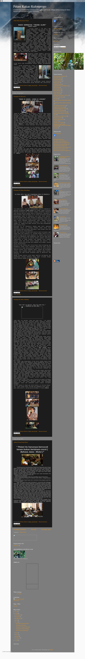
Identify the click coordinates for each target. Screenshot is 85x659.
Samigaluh (56, 120)
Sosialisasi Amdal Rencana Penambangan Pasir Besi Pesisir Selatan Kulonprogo (62, 125)
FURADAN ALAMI (57, 84)
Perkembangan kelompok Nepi (60, 111)
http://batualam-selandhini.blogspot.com (62, 150)
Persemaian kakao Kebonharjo (60, 116)
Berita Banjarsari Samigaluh (59, 76)
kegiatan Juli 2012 (57, 28)
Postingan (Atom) (22, 532)
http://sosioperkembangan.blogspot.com (62, 147)
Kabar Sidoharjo (62, 199)
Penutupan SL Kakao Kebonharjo (22, 190)
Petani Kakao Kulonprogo (29, 6)
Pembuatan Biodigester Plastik (60, 108)
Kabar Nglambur (57, 92)
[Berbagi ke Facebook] (18, 87)
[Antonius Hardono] (55, 21)
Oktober (18, 616)
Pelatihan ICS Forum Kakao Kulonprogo (62, 102)
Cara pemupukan (57, 79)
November (18, 615)
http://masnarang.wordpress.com (61, 148)
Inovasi (60, 190)
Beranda (33, 529)
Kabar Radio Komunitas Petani (21, 20)
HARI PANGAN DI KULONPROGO (61, 85)
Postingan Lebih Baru (20, 529)
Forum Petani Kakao (63, 165)
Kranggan (56, 98)
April (17, 634)
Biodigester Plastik (57, 77)
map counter (16, 600)
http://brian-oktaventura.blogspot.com (62, 142)
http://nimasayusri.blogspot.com (60, 145)
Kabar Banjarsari (57, 89)
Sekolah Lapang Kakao (59, 122)
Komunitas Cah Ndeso (58, 96)
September (18, 618)
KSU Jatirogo (56, 87)
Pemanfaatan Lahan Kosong (60, 105)
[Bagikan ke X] (16, 87)
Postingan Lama (46, 529)
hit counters (56, 41)
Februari (18, 637)
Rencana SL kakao (58, 117)
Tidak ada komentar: (43, 85)
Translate (64, 48)
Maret (17, 636)
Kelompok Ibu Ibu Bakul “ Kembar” (61, 95)
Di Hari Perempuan (58, 81)
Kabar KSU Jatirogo (63, 224)
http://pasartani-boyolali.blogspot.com (62, 144)
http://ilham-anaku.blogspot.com (60, 141)
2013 (16, 611)
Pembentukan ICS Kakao (59, 107)
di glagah (56, 127)
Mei (17, 632)
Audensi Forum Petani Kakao (21, 442)
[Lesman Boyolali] (55, 135)
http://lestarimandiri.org (58, 139)
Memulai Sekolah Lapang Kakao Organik (62, 100)
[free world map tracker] (19, 599)
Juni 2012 (19, 89)
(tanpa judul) (62, 173)
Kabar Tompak (57, 93)
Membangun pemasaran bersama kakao (64, 157)
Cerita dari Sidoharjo (63, 208)
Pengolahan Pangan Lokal (64, 182)
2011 (16, 640)
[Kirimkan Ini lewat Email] (14, 87)
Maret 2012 (16, 545)
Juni (17, 622)
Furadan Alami (62, 216)
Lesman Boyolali (57, 133)
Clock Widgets (19, 593)
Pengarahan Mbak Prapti (59, 110)
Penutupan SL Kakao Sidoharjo (21, 299)
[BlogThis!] (15, 87)
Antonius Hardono (57, 19)
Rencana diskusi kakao (58, 119)
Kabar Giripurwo (57, 90)
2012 (16, 613)
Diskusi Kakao (57, 82)
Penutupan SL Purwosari (20, 96)
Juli (17, 620)
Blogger (51, 649)
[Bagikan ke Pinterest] (19, 87)
